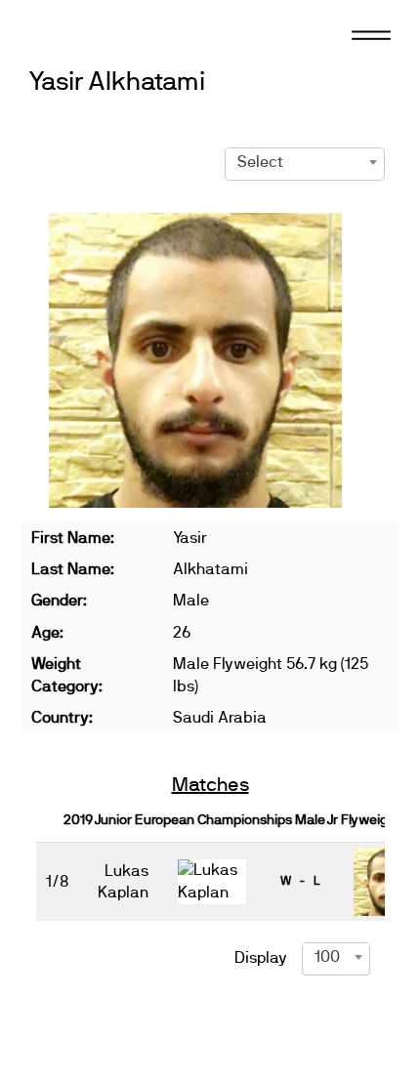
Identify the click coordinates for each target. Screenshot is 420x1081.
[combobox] (305, 162)
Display (260, 958)
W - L (299, 881)
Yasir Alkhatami (116, 82)
